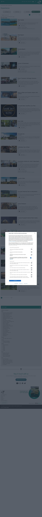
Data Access (21, 283)
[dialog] (21, 258)
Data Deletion (16, 283)
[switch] (31, 249)
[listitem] (21, 247)
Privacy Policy (25, 283)
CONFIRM (15, 280)
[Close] (35, 233)
